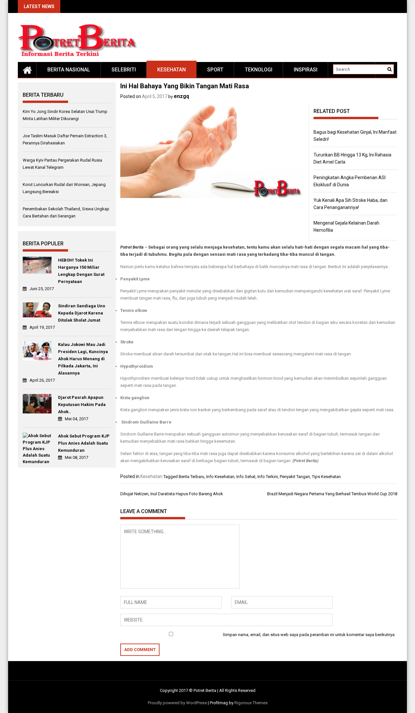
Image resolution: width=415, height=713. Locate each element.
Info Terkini (267, 476)
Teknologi (258, 70)
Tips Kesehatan (326, 476)
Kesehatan (171, 70)
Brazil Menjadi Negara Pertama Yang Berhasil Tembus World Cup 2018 (332, 493)
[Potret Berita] (27, 70)
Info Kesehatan (220, 476)
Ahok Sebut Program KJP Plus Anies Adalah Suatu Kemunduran (84, 443)
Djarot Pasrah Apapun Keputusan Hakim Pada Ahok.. (82, 404)
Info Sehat (245, 476)
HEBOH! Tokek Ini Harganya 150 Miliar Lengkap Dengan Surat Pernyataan (81, 271)
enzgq (181, 96)
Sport (215, 70)
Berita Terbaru (191, 476)
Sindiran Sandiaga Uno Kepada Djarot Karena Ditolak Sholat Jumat (81, 313)
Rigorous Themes (250, 702)
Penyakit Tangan (295, 476)
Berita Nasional (68, 70)
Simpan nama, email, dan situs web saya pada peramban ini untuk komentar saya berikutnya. (309, 634)
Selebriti (124, 70)
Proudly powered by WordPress (177, 702)
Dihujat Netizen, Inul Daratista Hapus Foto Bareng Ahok (171, 493)
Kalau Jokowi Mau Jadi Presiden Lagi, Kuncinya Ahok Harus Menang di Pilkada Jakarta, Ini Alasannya (83, 358)
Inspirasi (305, 70)
